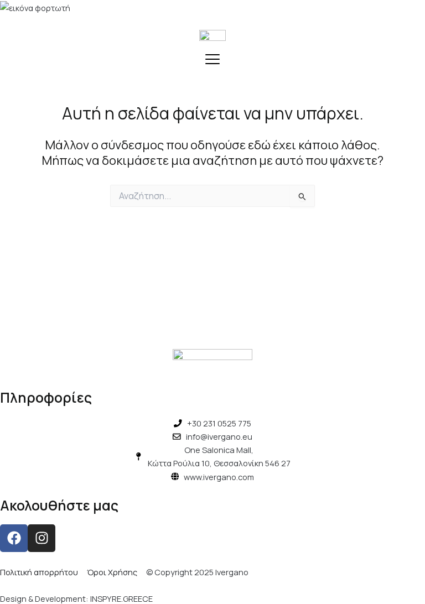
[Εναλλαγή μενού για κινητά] (212, 59)
